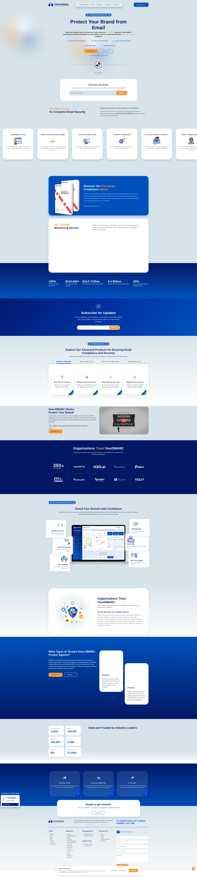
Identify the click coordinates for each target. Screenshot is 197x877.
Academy (103, 840)
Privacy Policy (84, 872)
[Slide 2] (98, 568)
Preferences (113, 870)
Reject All (123, 870)
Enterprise (69, 839)
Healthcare (69, 845)
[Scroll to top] (193, 868)
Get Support (11, 798)
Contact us (116, 4)
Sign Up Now (140, 4)
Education (69, 847)
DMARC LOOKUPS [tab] (63, 361)
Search (121, 93)
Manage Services (88, 844)
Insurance (69, 857)
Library (102, 835)
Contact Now (11, 800)
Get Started (90, 51)
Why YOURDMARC (84, 4)
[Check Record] (70, 392)
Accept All (133, 870)
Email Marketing (88, 845)
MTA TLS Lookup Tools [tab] (110, 361)
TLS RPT (52, 842)
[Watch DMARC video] (50, 425)
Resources (107, 4)
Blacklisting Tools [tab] (134, 361)
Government (70, 850)
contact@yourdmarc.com (127, 831)
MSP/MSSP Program (89, 835)
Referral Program (88, 834)
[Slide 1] (97, 568)
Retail (68, 852)
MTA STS (52, 840)
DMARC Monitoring (72, 840)
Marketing (69, 855)
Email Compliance (71, 842)
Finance (69, 854)
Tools (92, 4)
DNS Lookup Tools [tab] (86, 361)
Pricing (68, 837)
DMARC (52, 834)
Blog (102, 834)
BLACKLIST (53, 844)
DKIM (51, 837)
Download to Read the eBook (91, 206)
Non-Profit (69, 844)
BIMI (51, 839)
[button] (124, 420)
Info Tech (69, 849)
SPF (51, 835)
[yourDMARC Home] (59, 4)
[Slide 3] (99, 568)
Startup (69, 834)
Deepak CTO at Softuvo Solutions (111, 745)
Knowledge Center (105, 839)
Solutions (99, 4)
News (102, 837)
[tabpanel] (98, 382)
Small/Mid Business (72, 835)
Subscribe (113, 327)
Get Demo (105, 51)
